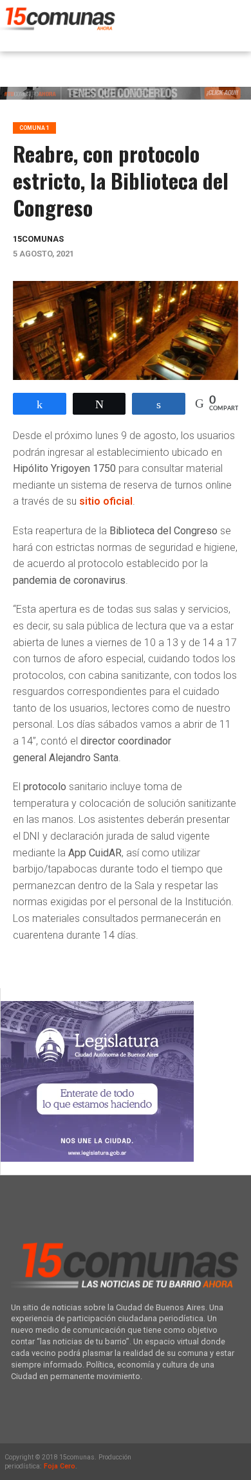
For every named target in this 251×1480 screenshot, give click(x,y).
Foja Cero (59, 1466)
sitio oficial (106, 501)
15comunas (38, 239)
